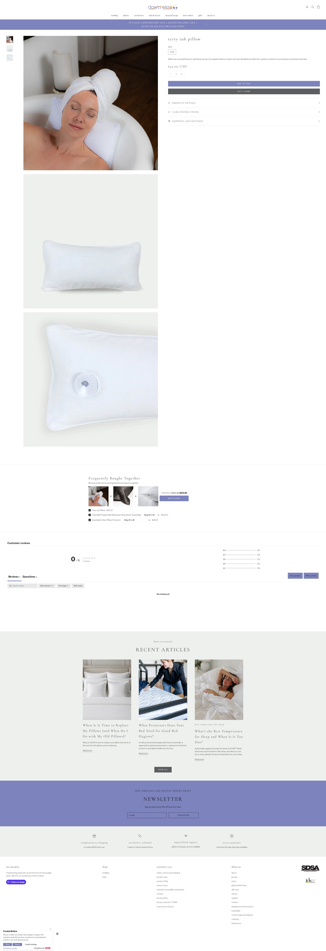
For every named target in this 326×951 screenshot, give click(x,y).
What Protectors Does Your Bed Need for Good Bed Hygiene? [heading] (161, 730)
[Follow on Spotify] (57, 933)
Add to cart (244, 84)
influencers (236, 923)
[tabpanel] (163, 602)
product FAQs (162, 881)
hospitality (236, 911)
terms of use (162, 885)
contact (160, 894)
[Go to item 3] (9, 57)
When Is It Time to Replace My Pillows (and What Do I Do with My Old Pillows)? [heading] (106, 730)
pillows (126, 15)
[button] (241, 550)
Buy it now (244, 91)
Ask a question (295, 576)
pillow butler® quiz (239, 885)
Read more (87, 750)
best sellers (188, 15)
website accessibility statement (170, 890)
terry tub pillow (98, 510)
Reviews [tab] (14, 576)
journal (234, 877)
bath (104, 877)
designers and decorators (242, 906)
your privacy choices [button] (165, 906)
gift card (235, 890)
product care (162, 877)
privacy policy (162, 898)
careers (235, 902)
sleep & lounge (171, 15)
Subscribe (184, 815)
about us (211, 15)
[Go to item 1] (9, 39)
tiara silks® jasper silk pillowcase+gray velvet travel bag (116, 515)
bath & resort (154, 15)
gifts (200, 15)
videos (234, 894)
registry (235, 898)
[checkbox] (78, 586)
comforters (139, 15)
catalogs (235, 919)
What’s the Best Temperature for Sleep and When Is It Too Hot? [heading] (219, 736)
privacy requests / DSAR (167, 902)
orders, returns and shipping (168, 873)
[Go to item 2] (9, 48)
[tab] (30, 577)
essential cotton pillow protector (106, 520)
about (234, 873)
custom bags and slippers (242, 915)
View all (163, 770)
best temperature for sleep (209, 724)
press (234, 881)
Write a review (311, 576)
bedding (114, 15)
